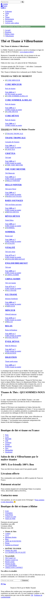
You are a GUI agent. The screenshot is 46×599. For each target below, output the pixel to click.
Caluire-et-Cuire (10, 517)
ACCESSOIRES (11, 565)
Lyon (7, 437)
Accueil (7, 30)
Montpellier (9, 450)
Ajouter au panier (16, 94)
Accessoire (9, 21)
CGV (7, 535)
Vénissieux (9, 513)
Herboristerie (9, 19)
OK (32, 595)
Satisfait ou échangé (12, 545)
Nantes (7, 444)
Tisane (7, 17)
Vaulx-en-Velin (10, 518)
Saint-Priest (9, 515)
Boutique (8, 32)
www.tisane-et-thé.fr (27, 52)
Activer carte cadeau (12, 23)
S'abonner (8, 11)
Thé (6, 15)
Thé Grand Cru (10, 558)
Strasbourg (8, 452)
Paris (6, 435)
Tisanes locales (10, 564)
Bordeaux (8, 446)
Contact (7, 533)
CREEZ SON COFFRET (14, 567)
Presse (7, 543)
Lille (6, 441)
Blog (6, 539)
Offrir (7, 13)
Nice (6, 448)
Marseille (8, 439)
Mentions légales (10, 537)
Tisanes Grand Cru (11, 560)
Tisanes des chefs (11, 550)
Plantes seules (9, 562)
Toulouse (8, 442)
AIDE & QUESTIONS (13, 541)
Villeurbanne (9, 36)
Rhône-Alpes (9, 34)
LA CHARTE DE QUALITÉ (15, 552)
